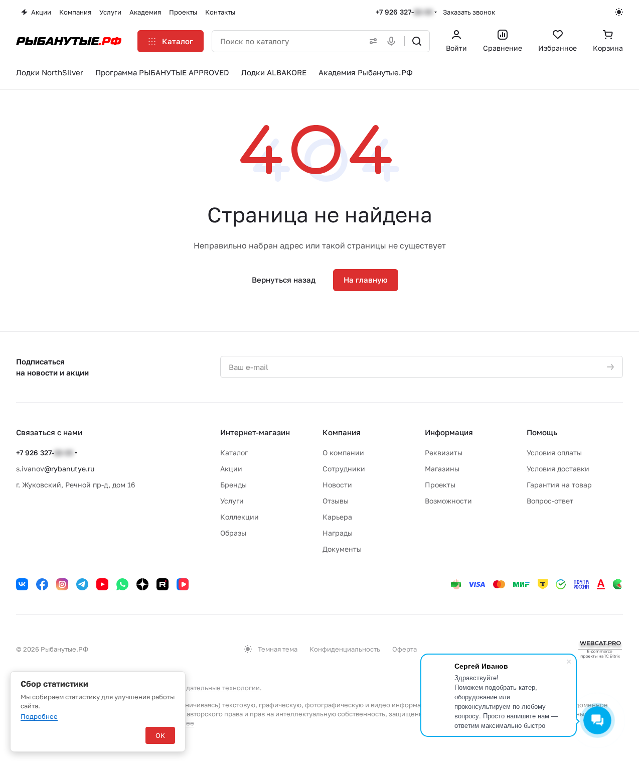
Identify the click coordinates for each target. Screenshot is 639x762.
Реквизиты (443, 452)
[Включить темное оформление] (619, 12)
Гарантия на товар (559, 484)
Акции (231, 468)
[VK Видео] (183, 584)
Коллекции (239, 517)
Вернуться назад (283, 279)
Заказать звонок (469, 12)
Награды (338, 533)
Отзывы (336, 500)
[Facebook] (42, 584)
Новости (337, 484)
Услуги (232, 500)
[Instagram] (62, 584)
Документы (342, 549)
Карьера (337, 517)
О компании (343, 452)
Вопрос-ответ (550, 500)
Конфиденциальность (344, 649)
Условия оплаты (554, 452)
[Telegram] (82, 584)
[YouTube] (102, 584)
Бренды (233, 484)
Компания (342, 432)
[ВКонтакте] (22, 584)
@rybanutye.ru (69, 468)
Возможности (448, 500)
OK (160, 735)
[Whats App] (122, 584)
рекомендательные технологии (209, 688)
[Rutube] (162, 584)
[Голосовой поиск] (393, 41)
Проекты (440, 484)
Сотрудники (344, 468)
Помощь (542, 432)
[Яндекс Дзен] (142, 584)
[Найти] (416, 41)
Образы (233, 533)
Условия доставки (558, 468)
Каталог (234, 452)
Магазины (442, 468)
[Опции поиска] (371, 41)
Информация (449, 432)
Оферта (404, 649)
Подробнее (39, 716)
